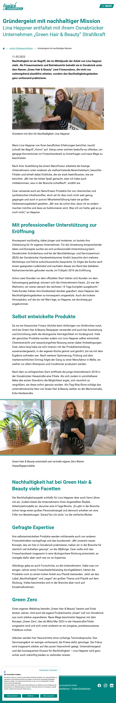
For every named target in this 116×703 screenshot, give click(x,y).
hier (30, 689)
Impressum (53, 670)
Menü (108, 6)
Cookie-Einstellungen (81, 688)
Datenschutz (43, 670)
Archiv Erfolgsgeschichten (21, 48)
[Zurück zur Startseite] (13, 6)
